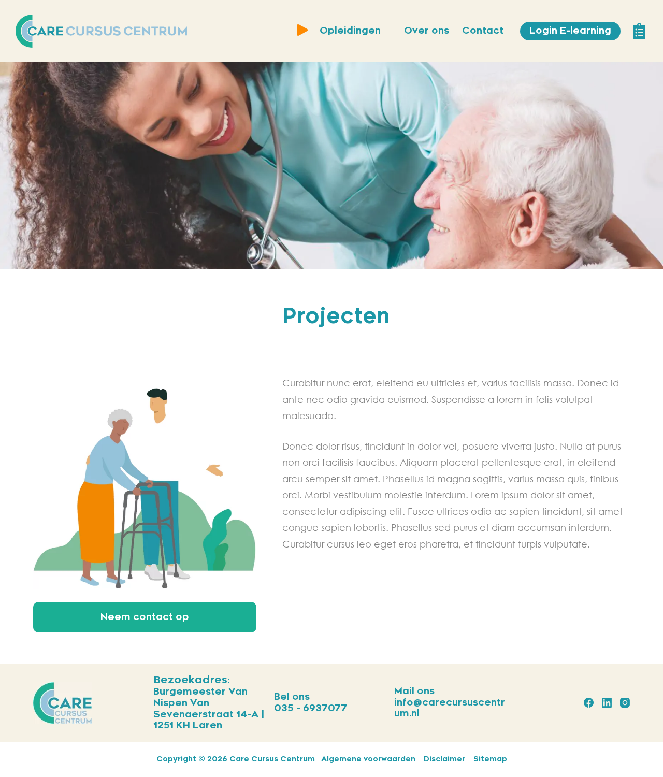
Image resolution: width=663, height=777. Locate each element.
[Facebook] (589, 703)
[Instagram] (625, 703)
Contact (482, 30)
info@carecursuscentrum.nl (449, 708)
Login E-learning (570, 30)
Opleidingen (350, 30)
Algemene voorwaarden (368, 759)
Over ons (426, 30)
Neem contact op (144, 617)
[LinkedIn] (607, 703)
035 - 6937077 (310, 708)
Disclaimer (444, 759)
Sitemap (490, 759)
